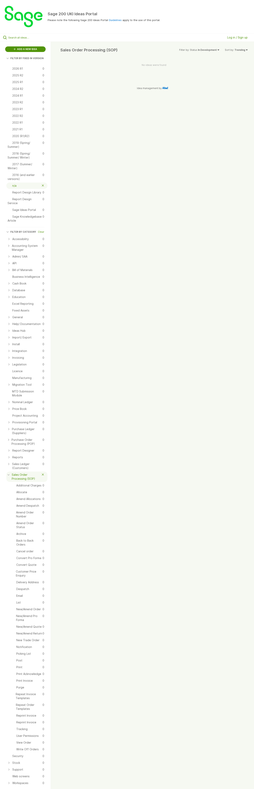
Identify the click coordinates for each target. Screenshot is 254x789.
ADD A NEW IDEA (26, 49)
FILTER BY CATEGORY (23, 231)
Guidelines (115, 20)
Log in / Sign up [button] (237, 37)
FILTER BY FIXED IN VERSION (27, 58)
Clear (41, 231)
